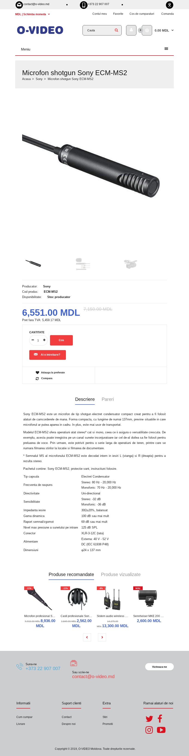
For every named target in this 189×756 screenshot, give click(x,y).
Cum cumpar (24, 717)
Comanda (167, 13)
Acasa (26, 79)
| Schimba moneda (31, 14)
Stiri (105, 717)
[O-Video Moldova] (40, 33)
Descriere (85, 399)
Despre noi (69, 724)
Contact (66, 717)
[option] (94, 154)
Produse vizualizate (121, 574)
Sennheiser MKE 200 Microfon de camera (159, 616)
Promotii (108, 724)
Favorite (118, 13)
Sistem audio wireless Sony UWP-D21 (121, 616)
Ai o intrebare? (50, 354)
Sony (39, 79)
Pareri (108, 399)
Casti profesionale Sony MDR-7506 (83, 616)
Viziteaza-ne (159, 666)
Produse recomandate (71, 574)
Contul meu (99, 13)
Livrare (20, 724)
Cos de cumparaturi (142, 13)
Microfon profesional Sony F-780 (44, 616)
